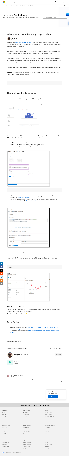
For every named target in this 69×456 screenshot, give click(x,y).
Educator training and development (50, 423)
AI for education (47, 427)
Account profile (25, 412)
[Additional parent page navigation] (15, 6)
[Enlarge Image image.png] (28, 119)
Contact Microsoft (9, 453)
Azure (24, 433)
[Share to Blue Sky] (43, 405)
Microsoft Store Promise (27, 425)
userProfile (58, 354)
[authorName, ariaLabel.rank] (9, 38)
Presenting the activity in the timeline (34, 200)
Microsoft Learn (25, 437)
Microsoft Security (5, 435)
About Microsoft (47, 435)
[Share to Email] (48, 405)
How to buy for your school (49, 420)
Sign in (53, 396)
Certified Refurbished (26, 423)
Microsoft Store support (27, 416)
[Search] (55, 2)
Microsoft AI (4, 433)
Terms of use (26, 453)
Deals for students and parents (50, 425)
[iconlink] (10, 362)
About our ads (48, 453)
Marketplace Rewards (26, 446)
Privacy (14, 453)
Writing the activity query (24, 197)
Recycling (42, 453)
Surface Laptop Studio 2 (5, 416)
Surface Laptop (4, 414)
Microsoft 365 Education (49, 418)
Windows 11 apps (4, 427)
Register (59, 2)
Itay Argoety (14, 38)
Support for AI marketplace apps (28, 440)
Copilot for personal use (5, 420)
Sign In (63, 2)
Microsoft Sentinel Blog (29, 5)
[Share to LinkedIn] (34, 405)
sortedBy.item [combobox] (62, 371)
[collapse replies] (3, 375)
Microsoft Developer (26, 435)
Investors (46, 442)
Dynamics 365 (4, 437)
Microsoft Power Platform (6, 442)
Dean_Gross (12, 375)
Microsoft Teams (4, 444)
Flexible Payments (26, 427)
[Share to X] (39, 405)
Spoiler (10, 83)
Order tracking (25, 420)
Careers (46, 433)
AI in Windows (4, 423)
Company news (47, 437)
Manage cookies (20, 453)
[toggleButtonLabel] (65, 6)
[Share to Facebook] (36, 405)
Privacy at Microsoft (48, 440)
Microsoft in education (48, 412)
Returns (24, 418)
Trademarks (32, 453)
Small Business (4, 448)
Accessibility (47, 446)
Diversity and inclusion (48, 444)
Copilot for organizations (6, 418)
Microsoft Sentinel (20, 5)
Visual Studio (25, 448)
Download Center (26, 414)
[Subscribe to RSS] (45, 405)
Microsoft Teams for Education (50, 416)
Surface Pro (3, 412)
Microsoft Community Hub (8, 5)
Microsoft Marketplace (27, 444)
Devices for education (48, 414)
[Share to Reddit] (41, 405)
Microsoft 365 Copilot (5, 446)
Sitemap (3, 453)
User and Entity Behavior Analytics (23, 42)
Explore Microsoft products (6, 425)
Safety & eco (37, 453)
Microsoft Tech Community (27, 442)
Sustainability (47, 448)
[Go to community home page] (4, 2)
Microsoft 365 (4, 440)
